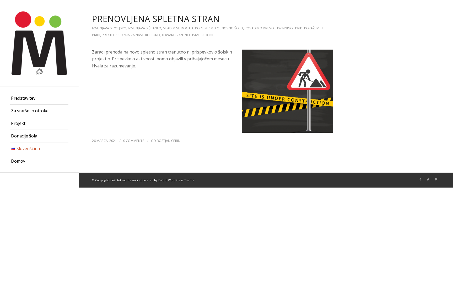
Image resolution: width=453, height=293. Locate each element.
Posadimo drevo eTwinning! (269, 28)
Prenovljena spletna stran (156, 18)
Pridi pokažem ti (309, 28)
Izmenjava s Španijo (144, 28)
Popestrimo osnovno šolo (219, 28)
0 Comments (133, 140)
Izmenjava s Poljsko (109, 28)
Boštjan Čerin (168, 140)
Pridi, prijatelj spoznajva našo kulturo (126, 35)
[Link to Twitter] (428, 179)
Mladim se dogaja (178, 28)
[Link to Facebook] (420, 179)
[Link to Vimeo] (436, 179)
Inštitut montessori (124, 180)
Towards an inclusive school (187, 35)
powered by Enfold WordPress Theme (167, 180)
